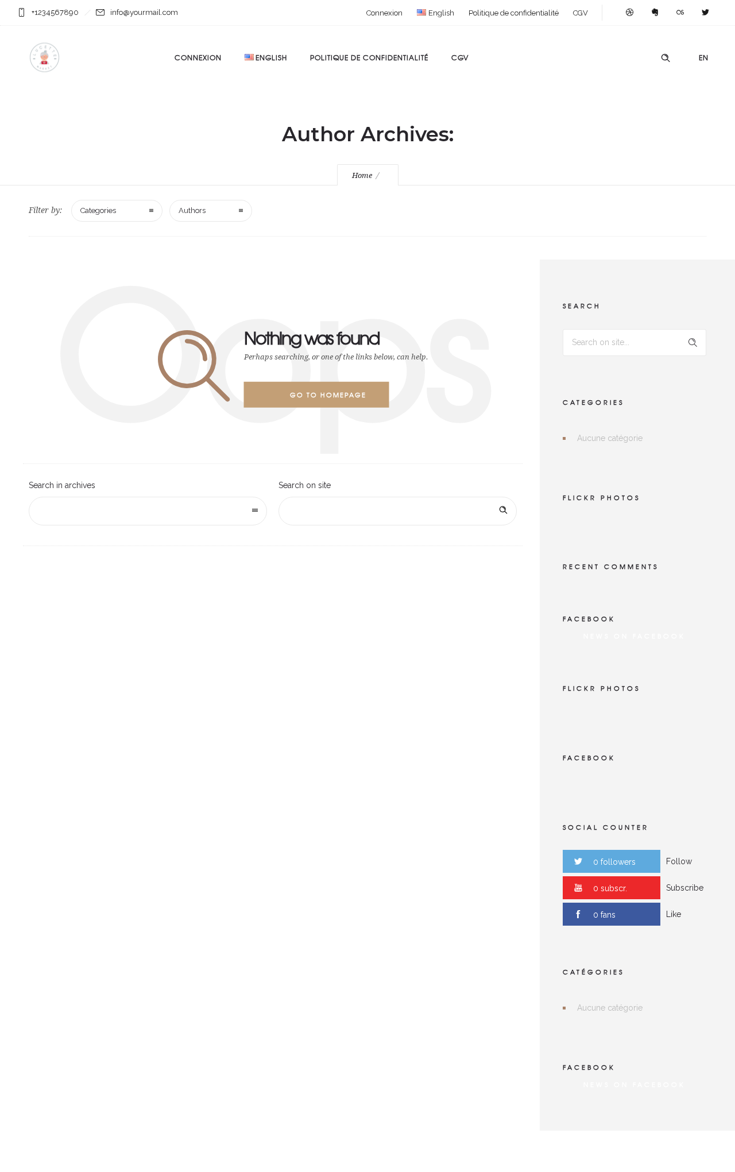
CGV (580, 13)
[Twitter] (705, 12)
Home (362, 175)
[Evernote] (654, 12)
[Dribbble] (629, 12)
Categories (98, 210)
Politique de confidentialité (514, 13)
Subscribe (684, 887)
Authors (192, 210)
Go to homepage (328, 394)
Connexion (384, 13)
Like (673, 914)
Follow (679, 861)
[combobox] (148, 511)
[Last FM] (680, 12)
